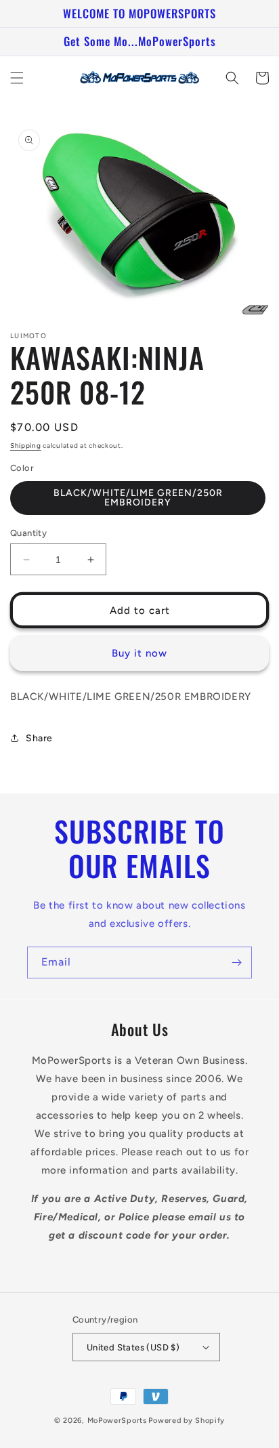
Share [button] (39, 738)
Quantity (28, 533)
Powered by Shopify (186, 1420)
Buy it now (139, 653)
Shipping (25, 445)
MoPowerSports (117, 1420)
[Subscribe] (236, 962)
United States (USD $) (133, 1347)
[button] (17, 78)
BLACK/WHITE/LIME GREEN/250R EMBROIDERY (138, 497)
